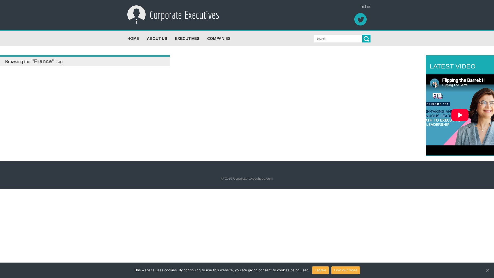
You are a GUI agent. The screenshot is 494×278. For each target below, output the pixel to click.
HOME (133, 38)
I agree (320, 270)
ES (368, 6)
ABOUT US (157, 38)
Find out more (345, 270)
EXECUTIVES (187, 38)
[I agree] (487, 270)
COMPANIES (219, 38)
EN (363, 6)
